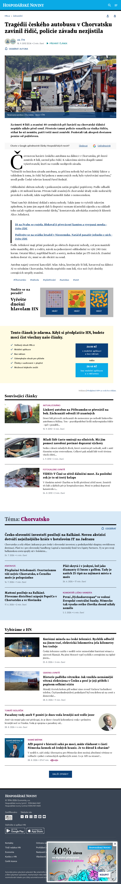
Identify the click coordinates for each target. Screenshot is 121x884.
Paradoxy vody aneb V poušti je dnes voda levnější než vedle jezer (49, 715)
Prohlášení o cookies (45, 848)
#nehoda (34, 280)
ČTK (23, 40)
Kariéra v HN (11, 857)
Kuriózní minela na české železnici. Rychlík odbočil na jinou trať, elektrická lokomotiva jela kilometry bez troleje (78, 643)
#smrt (76, 280)
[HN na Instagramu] (31, 816)
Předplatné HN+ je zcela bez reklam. (101, 390)
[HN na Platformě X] (22, 816)
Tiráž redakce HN (13, 848)
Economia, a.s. (24, 800)
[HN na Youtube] (44, 816)
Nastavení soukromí (45, 852)
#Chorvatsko (20, 280)
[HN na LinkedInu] (35, 816)
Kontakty (9, 843)
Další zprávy (60, 774)
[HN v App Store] (35, 831)
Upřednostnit (104, 146)
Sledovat (83, 146)
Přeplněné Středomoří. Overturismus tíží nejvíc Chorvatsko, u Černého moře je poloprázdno (30, 574)
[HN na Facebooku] (26, 816)
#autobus (64, 280)
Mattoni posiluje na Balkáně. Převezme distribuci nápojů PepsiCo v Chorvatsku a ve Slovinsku (31, 596)
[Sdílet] (107, 16)
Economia (9, 852)
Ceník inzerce (11, 861)
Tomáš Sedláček (14, 710)
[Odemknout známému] (114, 16)
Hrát (55, 311)
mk (18, 40)
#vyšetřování (49, 280)
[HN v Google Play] (15, 831)
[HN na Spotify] (39, 816)
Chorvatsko (35, 519)
